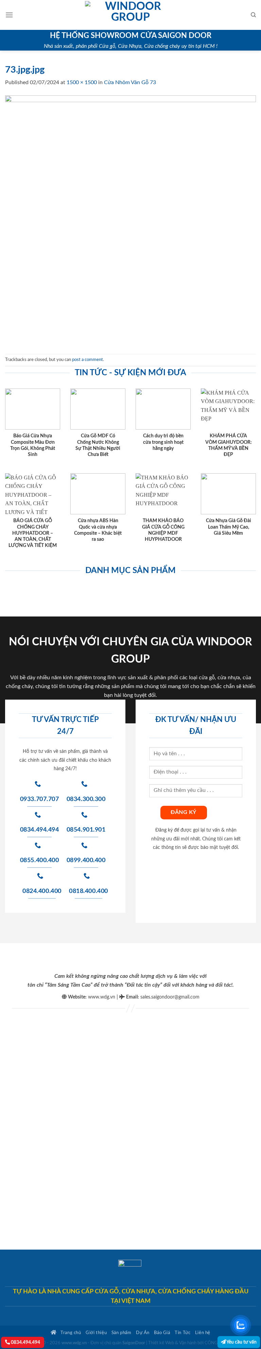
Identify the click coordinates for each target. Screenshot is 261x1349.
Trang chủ (70, 1332)
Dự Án (143, 1332)
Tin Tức (182, 1332)
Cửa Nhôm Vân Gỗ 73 (130, 82)
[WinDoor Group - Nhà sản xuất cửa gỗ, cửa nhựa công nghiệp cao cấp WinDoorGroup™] (130, 15)
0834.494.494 (25, 1342)
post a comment (87, 360)
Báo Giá (162, 1332)
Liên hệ (202, 1332)
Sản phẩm (121, 1332)
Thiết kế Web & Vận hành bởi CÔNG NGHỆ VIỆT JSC (199, 1343)
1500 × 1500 (82, 82)
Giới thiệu (96, 1332)
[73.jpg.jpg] (130, 220)
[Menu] (9, 14)
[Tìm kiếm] (253, 14)
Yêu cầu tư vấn (241, 1342)
